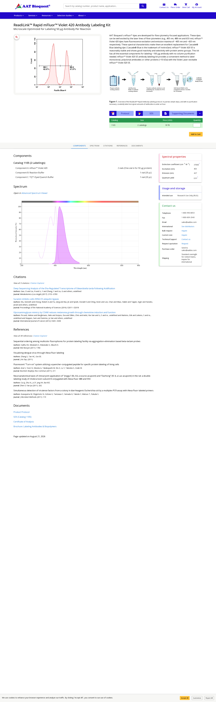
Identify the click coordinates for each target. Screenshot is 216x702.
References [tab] (122, 145)
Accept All (184, 698)
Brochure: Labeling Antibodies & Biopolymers (34, 426)
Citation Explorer (37, 283)
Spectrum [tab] (94, 145)
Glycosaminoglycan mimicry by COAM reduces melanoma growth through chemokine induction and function (64, 312)
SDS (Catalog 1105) (22, 416)
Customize (197, 698)
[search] (142, 6)
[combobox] (101, 6)
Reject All (209, 698)
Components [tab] (79, 145)
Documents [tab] (137, 145)
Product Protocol (21, 412)
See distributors (188, 226)
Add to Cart (196, 134)
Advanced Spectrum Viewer (34, 193)
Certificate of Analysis (23, 421)
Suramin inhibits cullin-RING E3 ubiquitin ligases (36, 299)
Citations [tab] (108, 145)
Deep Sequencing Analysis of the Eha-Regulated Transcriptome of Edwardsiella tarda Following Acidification (64, 288)
